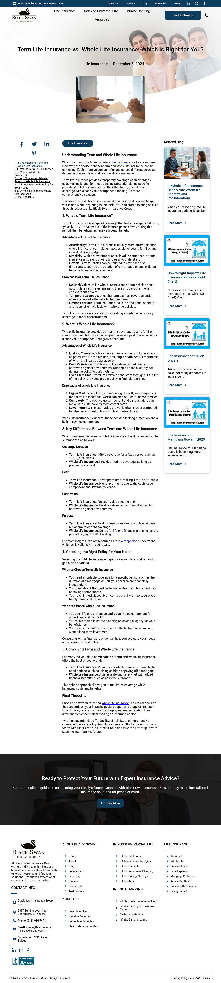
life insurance (121, 162)
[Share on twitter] (34, 144)
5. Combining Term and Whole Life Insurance (33, 192)
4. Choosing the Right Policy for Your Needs (34, 186)
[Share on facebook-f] (21, 144)
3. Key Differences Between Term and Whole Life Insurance (32, 180)
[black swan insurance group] (24, 15)
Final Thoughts (25, 197)
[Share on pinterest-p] (34, 153)
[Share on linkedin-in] (46, 144)
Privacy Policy (180, 978)
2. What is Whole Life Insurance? (28, 174)
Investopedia (126, 541)
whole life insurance (115, 703)
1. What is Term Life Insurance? (35, 169)
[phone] (206, 15)
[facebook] (205, 3)
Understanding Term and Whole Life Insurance (33, 164)
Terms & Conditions (199, 978)
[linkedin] (189, 3)
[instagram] (197, 3)
